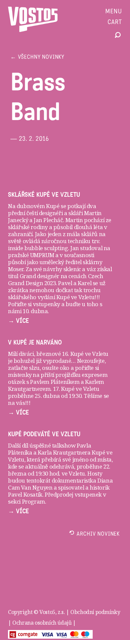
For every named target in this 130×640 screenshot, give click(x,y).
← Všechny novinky (37, 57)
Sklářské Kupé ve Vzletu (44, 194)
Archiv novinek (98, 534)
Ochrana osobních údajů (41, 622)
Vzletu (77, 473)
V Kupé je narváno (35, 342)
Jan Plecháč (47, 220)
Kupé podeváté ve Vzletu (44, 434)
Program (33, 501)
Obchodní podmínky (95, 612)
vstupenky (46, 304)
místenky (20, 375)
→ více (18, 321)
